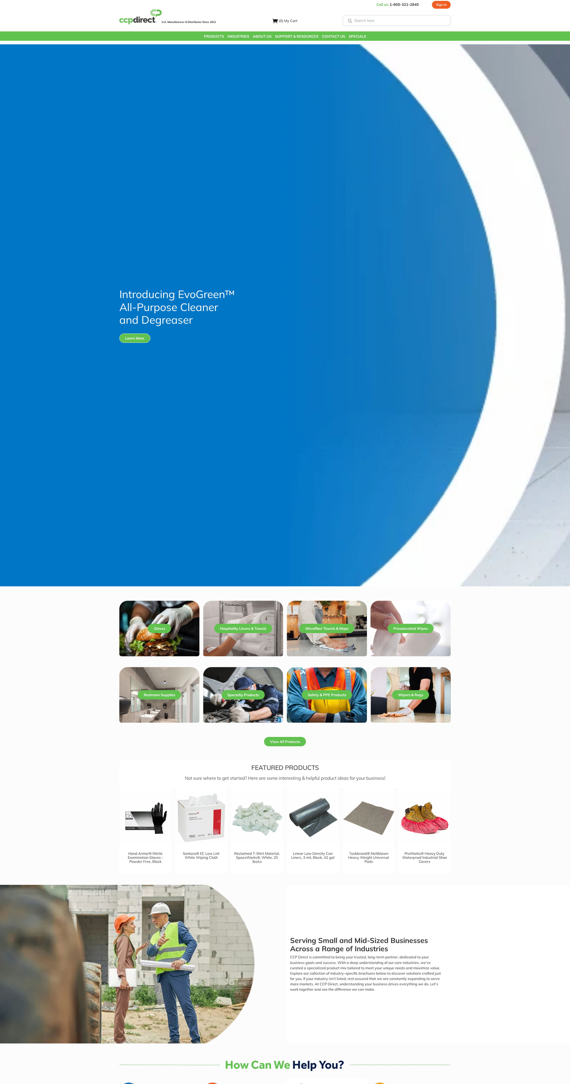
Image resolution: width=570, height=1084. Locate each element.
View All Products (285, 741)
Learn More (134, 338)
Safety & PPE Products (327, 695)
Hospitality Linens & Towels (243, 628)
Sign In (441, 5)
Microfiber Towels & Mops (326, 628)
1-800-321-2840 (404, 4)
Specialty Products (243, 695)
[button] (214, 36)
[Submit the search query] (350, 20)
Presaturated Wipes (410, 628)
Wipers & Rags (410, 695)
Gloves (159, 628)
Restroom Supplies (159, 695)
